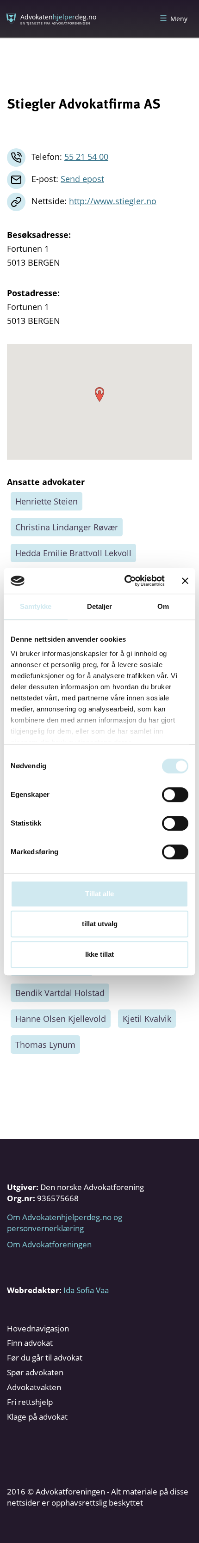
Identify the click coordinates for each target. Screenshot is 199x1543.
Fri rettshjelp (30, 1402)
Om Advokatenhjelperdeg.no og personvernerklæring (64, 1222)
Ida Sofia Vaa (86, 1290)
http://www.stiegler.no (112, 201)
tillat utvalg (100, 924)
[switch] (175, 794)
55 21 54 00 (86, 156)
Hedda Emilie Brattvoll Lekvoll (73, 553)
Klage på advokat (37, 1416)
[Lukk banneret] (185, 580)
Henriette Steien (46, 501)
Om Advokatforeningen (49, 1244)
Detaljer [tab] (99, 606)
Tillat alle (99, 894)
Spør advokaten (35, 1372)
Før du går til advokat (44, 1357)
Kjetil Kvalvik (147, 1018)
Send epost (82, 178)
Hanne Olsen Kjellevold (60, 1018)
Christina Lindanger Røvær (66, 527)
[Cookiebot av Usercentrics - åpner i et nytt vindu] (125, 581)
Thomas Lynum (45, 1044)
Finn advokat (30, 1342)
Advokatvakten (34, 1387)
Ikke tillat (99, 954)
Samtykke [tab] (36, 606)
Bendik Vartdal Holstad (60, 992)
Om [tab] (163, 606)
